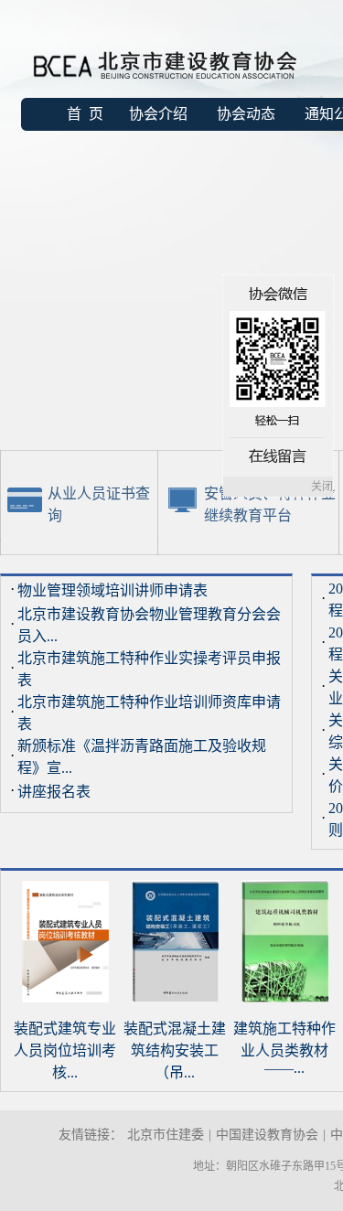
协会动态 (246, 114)
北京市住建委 (165, 1134)
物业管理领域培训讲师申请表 (112, 590)
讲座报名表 (54, 791)
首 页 (85, 114)
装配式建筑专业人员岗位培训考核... (65, 1050)
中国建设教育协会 (267, 1134)
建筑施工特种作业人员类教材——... (284, 1048)
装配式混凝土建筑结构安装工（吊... (174, 1050)
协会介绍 (158, 114)
